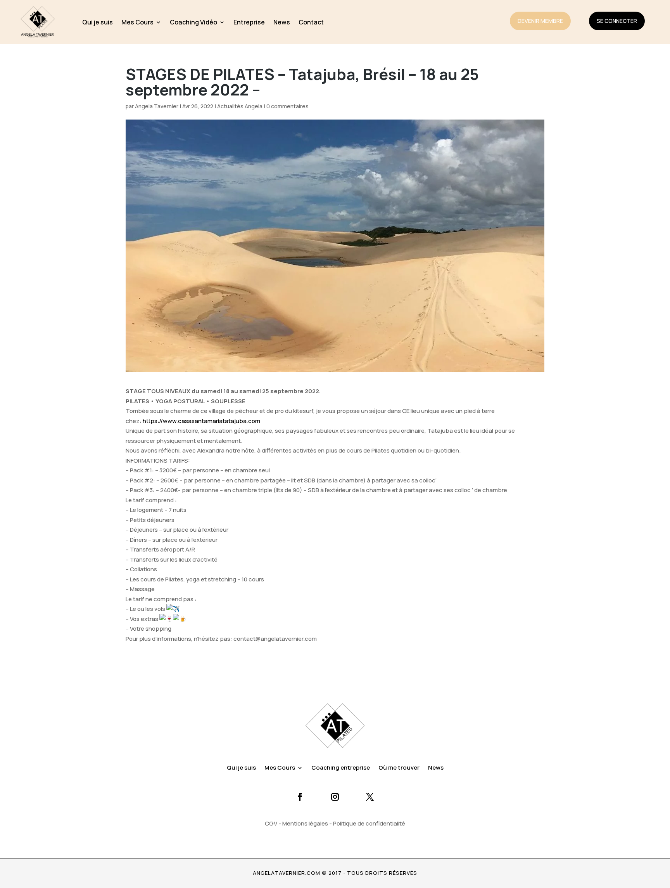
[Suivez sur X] (370, 796)
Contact (311, 22)
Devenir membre (540, 20)
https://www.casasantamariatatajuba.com (201, 421)
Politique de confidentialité (369, 823)
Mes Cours (137, 22)
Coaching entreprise (340, 768)
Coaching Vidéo (193, 22)
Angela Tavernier (156, 106)
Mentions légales (305, 823)
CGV (271, 823)
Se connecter (617, 20)
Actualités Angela (239, 106)
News (281, 22)
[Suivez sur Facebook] (300, 796)
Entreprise (249, 22)
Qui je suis (97, 22)
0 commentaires (287, 106)
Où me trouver (399, 768)
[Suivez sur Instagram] (335, 796)
